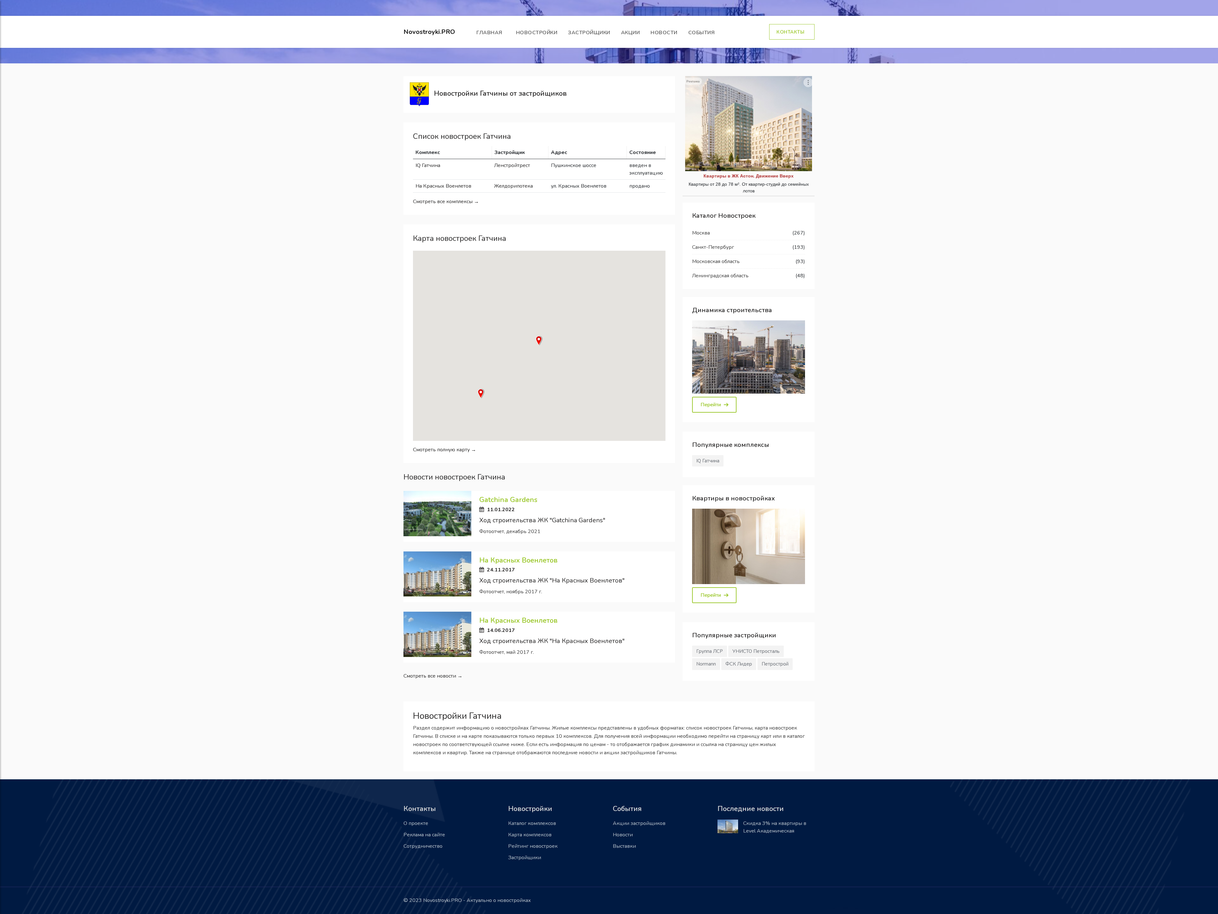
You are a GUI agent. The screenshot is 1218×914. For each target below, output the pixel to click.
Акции (630, 32)
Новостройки (537, 32)
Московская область (716, 261)
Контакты (791, 32)
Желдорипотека (513, 186)
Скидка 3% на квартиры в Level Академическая (774, 827)
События (703, 32)
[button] (539, 341)
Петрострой (775, 664)
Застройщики (589, 32)
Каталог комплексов (532, 823)
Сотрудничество (422, 846)
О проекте (415, 823)
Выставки (624, 846)
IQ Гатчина (428, 165)
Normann (706, 664)
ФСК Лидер (738, 664)
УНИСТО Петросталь (756, 651)
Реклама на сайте (424, 834)
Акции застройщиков (639, 823)
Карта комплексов (530, 834)
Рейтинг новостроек (533, 846)
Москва (701, 232)
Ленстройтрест (512, 165)
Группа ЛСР (709, 651)
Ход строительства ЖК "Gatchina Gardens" (542, 520)
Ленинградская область (720, 275)
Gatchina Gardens (508, 500)
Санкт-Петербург (713, 247)
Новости (664, 32)
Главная (490, 32)
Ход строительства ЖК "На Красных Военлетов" (552, 580)
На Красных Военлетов (443, 186)
